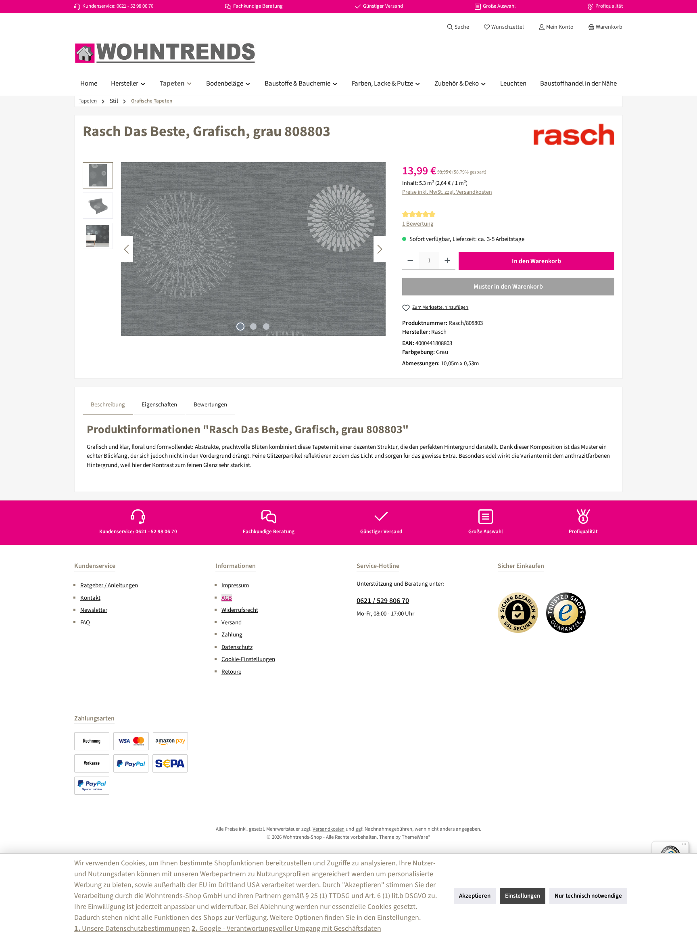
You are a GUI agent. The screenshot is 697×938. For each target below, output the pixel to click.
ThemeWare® (416, 837)
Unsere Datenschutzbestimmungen (132, 928)
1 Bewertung (418, 224)
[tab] (108, 405)
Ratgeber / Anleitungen (109, 585)
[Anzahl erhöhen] (447, 261)
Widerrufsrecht (239, 610)
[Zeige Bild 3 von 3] (266, 326)
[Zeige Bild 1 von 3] (240, 326)
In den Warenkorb (536, 261)
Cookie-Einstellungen (248, 659)
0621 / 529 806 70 (383, 601)
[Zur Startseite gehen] (165, 53)
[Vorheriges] (127, 249)
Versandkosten (328, 829)
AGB (226, 598)
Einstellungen (522, 896)
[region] (234, 249)
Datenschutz (237, 647)
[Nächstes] (380, 249)
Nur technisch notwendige (588, 896)
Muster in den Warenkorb (508, 286)
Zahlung (231, 634)
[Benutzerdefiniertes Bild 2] (566, 613)
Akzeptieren (474, 896)
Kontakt (90, 598)
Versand (231, 622)
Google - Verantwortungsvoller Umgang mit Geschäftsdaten (286, 928)
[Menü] (684, 846)
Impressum (235, 585)
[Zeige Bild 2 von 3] (253, 326)
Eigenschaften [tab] (159, 404)
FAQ (85, 622)
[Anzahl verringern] (410, 261)
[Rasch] (574, 134)
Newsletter (93, 610)
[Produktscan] (253, 249)
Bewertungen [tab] (210, 404)
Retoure (231, 672)
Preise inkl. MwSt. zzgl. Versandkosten (447, 192)
